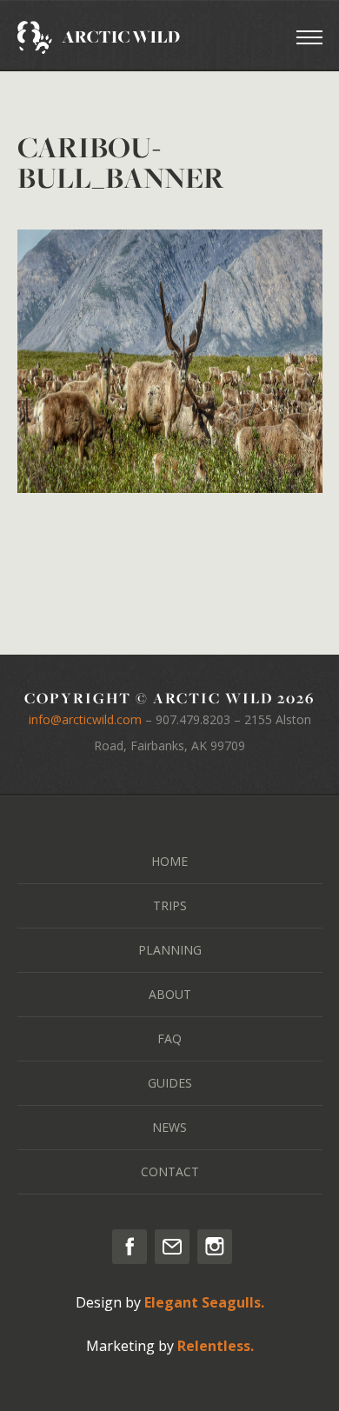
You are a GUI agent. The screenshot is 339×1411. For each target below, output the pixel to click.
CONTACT (170, 1171)
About (170, 994)
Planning (170, 950)
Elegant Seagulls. (204, 1302)
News (169, 1127)
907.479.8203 (193, 719)
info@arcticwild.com (85, 719)
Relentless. (215, 1345)
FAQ (169, 1038)
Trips (170, 905)
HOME (169, 861)
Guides (170, 1083)
